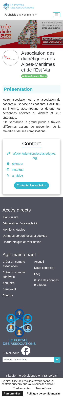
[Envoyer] (57, 360)
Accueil (39, 261)
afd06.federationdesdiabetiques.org (34, 156)
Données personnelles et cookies (25, 235)
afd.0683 (18, 169)
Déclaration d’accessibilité (20, 223)
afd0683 (17, 164)
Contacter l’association (31, 185)
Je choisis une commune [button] (19, 14)
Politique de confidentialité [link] (43, 393)
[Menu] (56, 14)
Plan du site (10, 217)
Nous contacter (44, 268)
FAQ (37, 274)
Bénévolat (9, 289)
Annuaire (9, 283)
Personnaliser (13, 393)
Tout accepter (22, 388)
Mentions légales (14, 229)
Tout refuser (43, 388)
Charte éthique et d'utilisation (22, 242)
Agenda (8, 295)
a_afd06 (17, 175)
